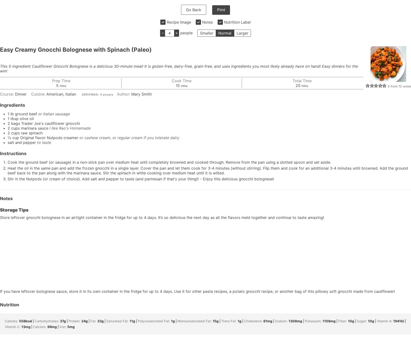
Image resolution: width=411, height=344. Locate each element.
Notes (207, 22)
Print (221, 10)
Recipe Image (179, 22)
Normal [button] (224, 33)
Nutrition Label (237, 22)
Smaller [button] (206, 33)
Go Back (193, 9)
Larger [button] (242, 33)
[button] (368, 85)
